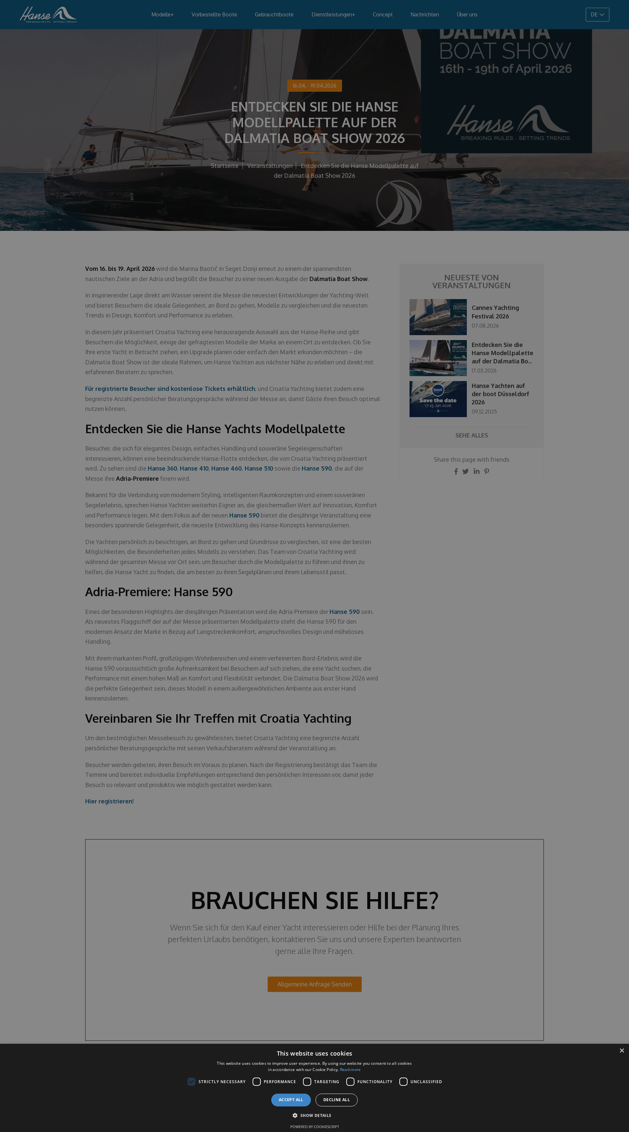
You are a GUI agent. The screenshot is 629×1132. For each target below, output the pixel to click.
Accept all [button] (291, 1099)
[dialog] (314, 1088)
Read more (350, 1069)
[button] (314, 1115)
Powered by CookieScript (314, 1126)
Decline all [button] (336, 1099)
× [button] (621, 1050)
